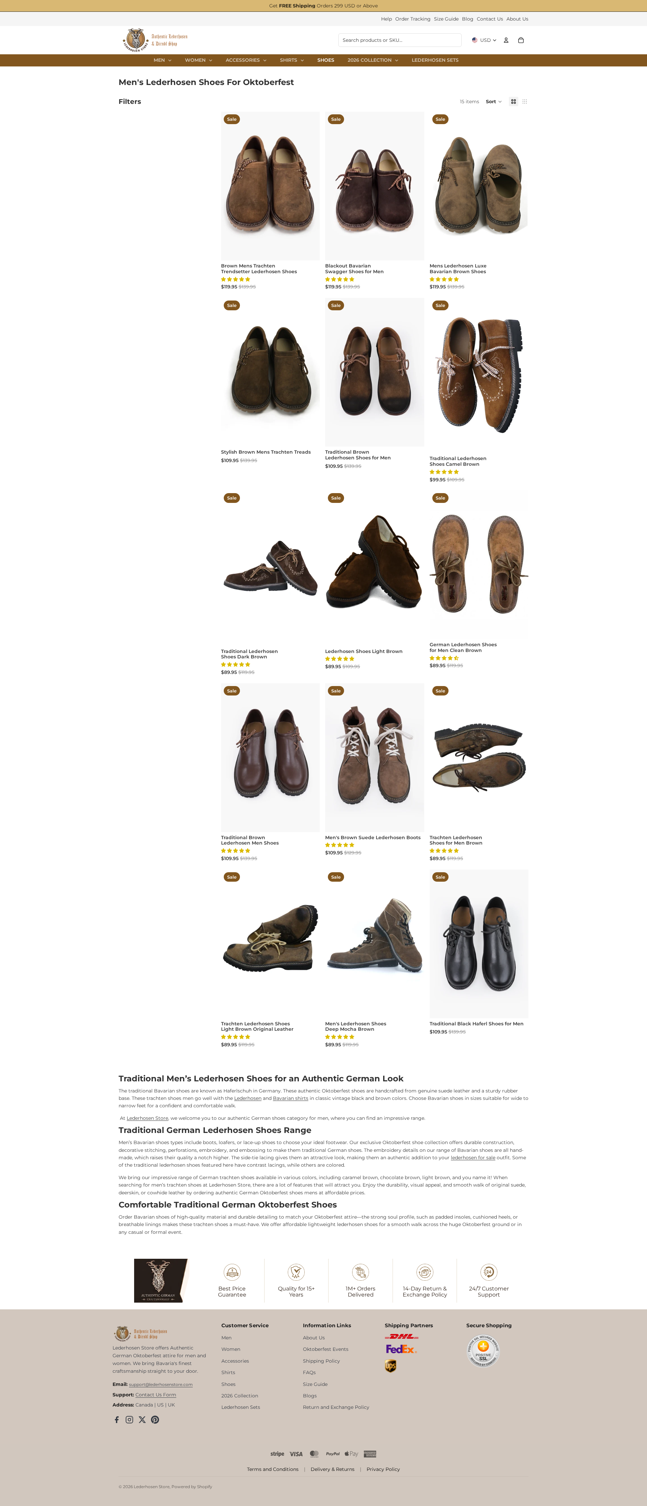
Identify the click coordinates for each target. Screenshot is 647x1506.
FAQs (309, 1372)
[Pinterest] (155, 1420)
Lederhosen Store (152, 1486)
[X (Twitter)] (142, 1420)
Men (226, 1338)
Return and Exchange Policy (336, 1407)
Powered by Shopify (192, 1486)
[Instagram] (129, 1420)
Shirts (228, 1372)
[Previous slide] (231, 185)
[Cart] (521, 40)
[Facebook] (117, 1420)
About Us (517, 19)
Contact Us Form (155, 1395)
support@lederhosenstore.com (161, 1384)
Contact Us (490, 19)
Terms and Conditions (273, 1469)
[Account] (506, 40)
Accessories (235, 1361)
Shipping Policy (321, 1361)
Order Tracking (413, 19)
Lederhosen (247, 1098)
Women (230, 1349)
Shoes (228, 1384)
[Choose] (310, 250)
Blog (467, 19)
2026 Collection (239, 1396)
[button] (494, 101)
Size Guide (446, 19)
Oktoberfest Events (325, 1349)
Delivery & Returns (333, 1469)
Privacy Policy (383, 1469)
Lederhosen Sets (240, 1407)
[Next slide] (310, 185)
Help (386, 19)
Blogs (310, 1396)
